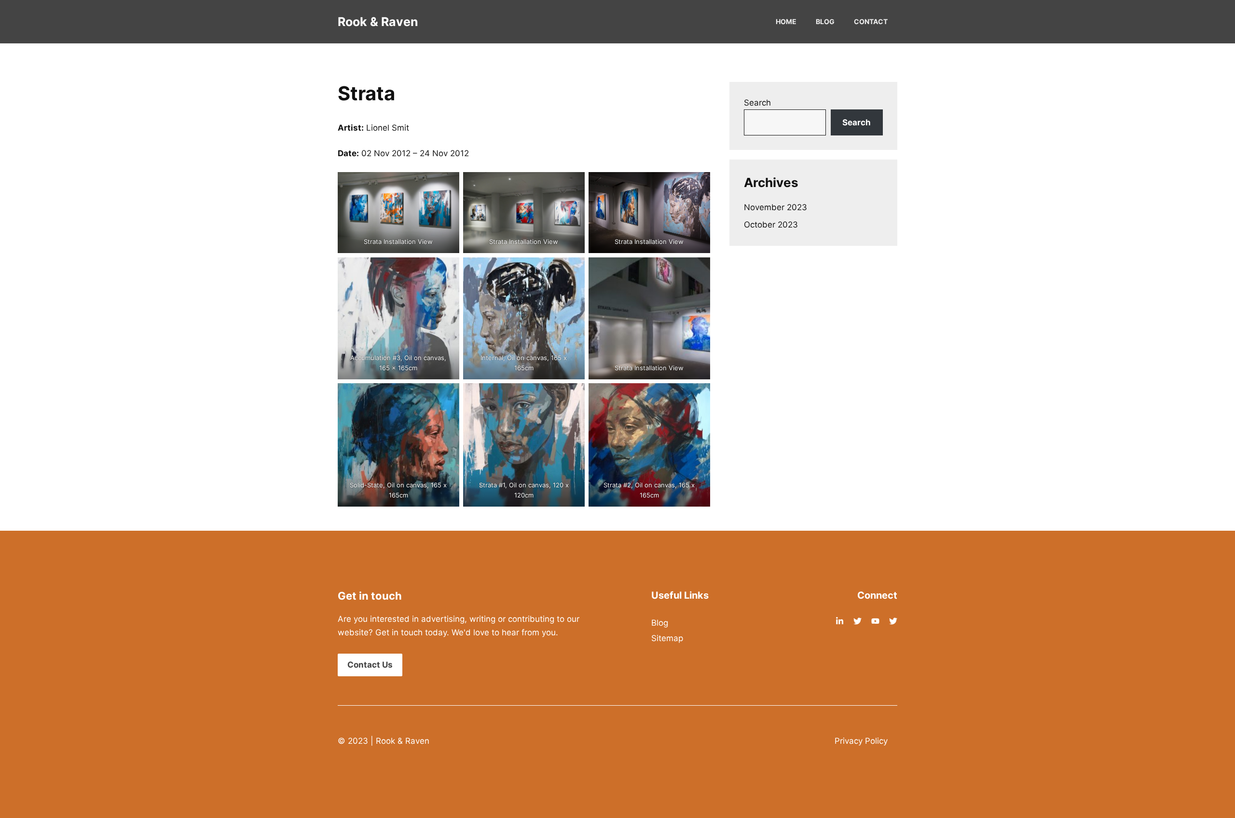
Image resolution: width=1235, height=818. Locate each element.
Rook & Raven (378, 21)
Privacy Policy (861, 741)
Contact (871, 21)
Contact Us (370, 665)
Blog (825, 21)
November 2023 (775, 207)
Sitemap (667, 638)
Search (757, 102)
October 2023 (771, 224)
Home (786, 21)
